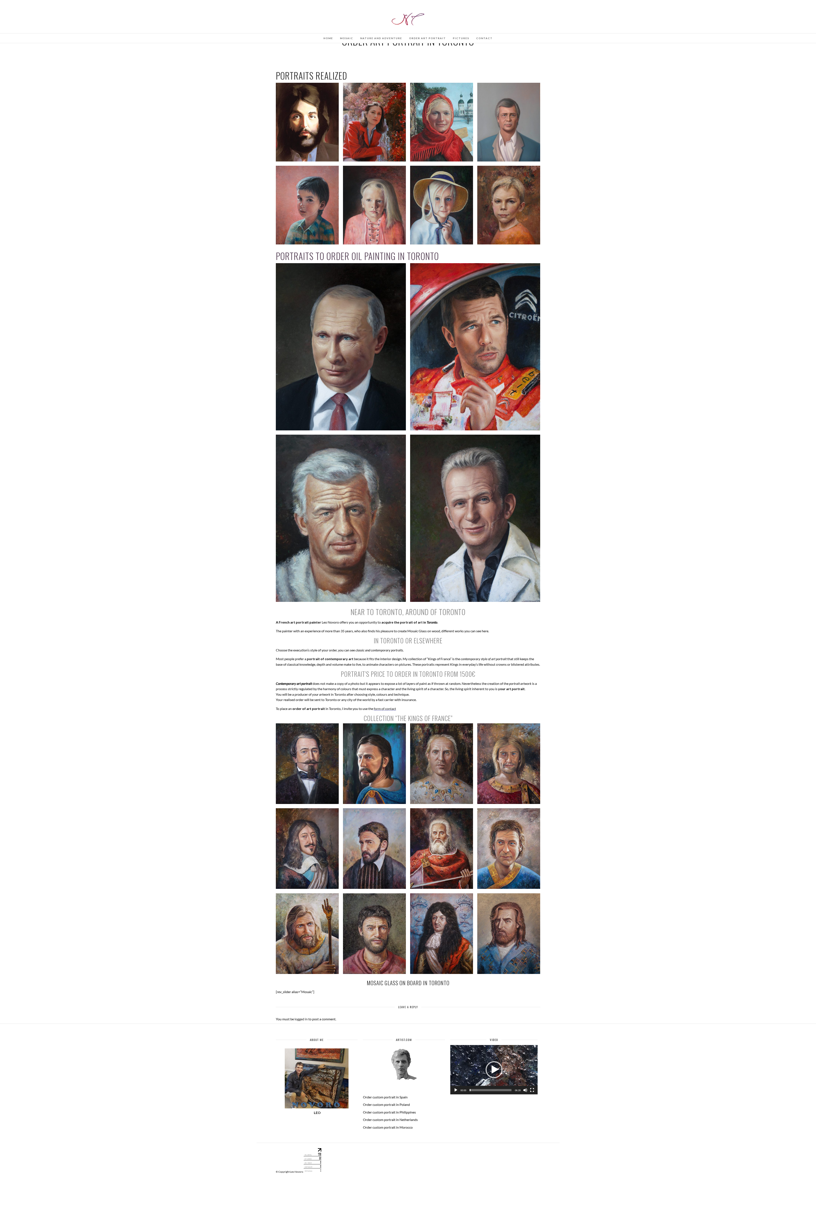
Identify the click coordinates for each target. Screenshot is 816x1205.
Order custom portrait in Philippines (389, 1112)
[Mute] (525, 1090)
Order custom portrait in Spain (385, 1097)
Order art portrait (427, 38)
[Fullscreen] (532, 1090)
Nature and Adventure (381, 38)
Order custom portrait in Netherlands (390, 1120)
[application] (494, 1069)
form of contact (385, 709)
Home (328, 38)
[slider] (490, 1090)
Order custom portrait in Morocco (388, 1127)
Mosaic (346, 38)
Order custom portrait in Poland (386, 1104)
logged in (301, 1019)
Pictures (461, 38)
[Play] (456, 1090)
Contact (484, 38)
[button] (494, 1069)
